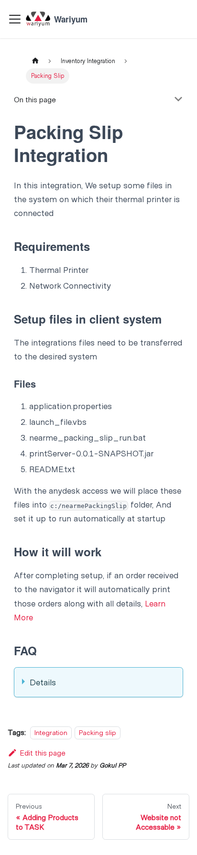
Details (43, 682)
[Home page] (35, 61)
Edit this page (43, 752)
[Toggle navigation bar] (15, 19)
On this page (35, 99)
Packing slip (97, 732)
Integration (50, 732)
